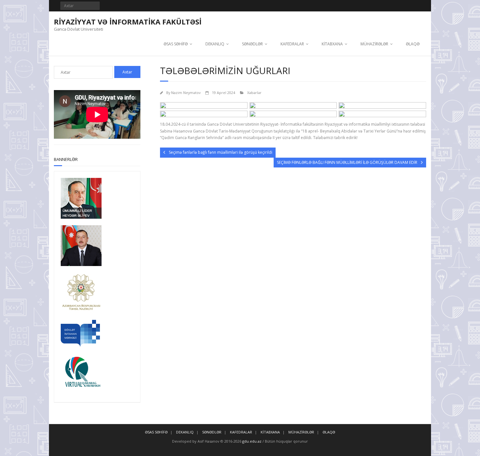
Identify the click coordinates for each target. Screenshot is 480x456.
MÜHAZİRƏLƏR (374, 44)
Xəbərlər (254, 92)
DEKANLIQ (214, 44)
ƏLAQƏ (413, 44)
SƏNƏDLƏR (252, 44)
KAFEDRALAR (292, 44)
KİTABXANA (332, 44)
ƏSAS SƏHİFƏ (176, 44)
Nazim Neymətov (185, 92)
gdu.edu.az (251, 441)
